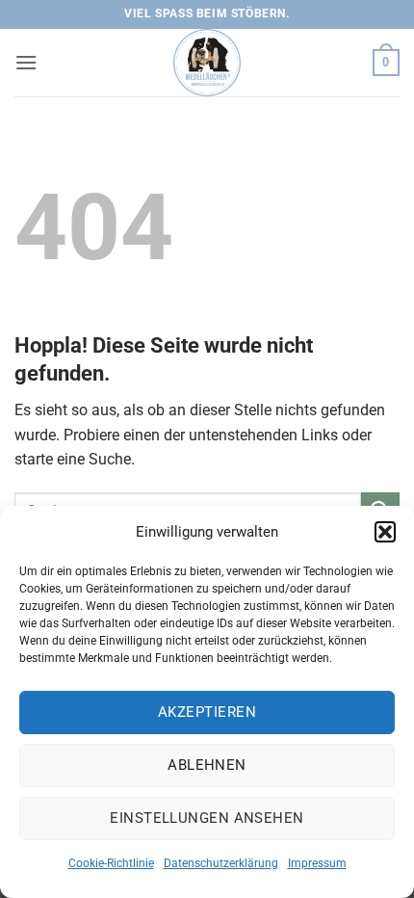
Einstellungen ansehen (206, 818)
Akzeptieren (207, 712)
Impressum (317, 863)
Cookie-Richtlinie (111, 863)
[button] (385, 531)
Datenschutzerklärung (221, 863)
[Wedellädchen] (207, 62)
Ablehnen (207, 765)
